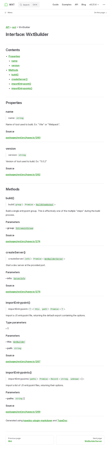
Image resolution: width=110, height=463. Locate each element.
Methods (13, 70)
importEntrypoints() (21, 88)
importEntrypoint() (21, 83)
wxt (14, 27)
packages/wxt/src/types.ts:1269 (23, 411)
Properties (14, 56)
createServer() (19, 79)
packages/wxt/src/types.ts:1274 (23, 241)
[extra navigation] (104, 4)
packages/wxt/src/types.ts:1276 (23, 291)
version (15, 65)
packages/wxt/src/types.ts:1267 (23, 361)
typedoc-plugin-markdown (37, 420)
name (14, 60)
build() (14, 74)
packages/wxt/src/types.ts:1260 (23, 137)
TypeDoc (62, 420)
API (7, 27)
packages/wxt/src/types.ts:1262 (23, 174)
